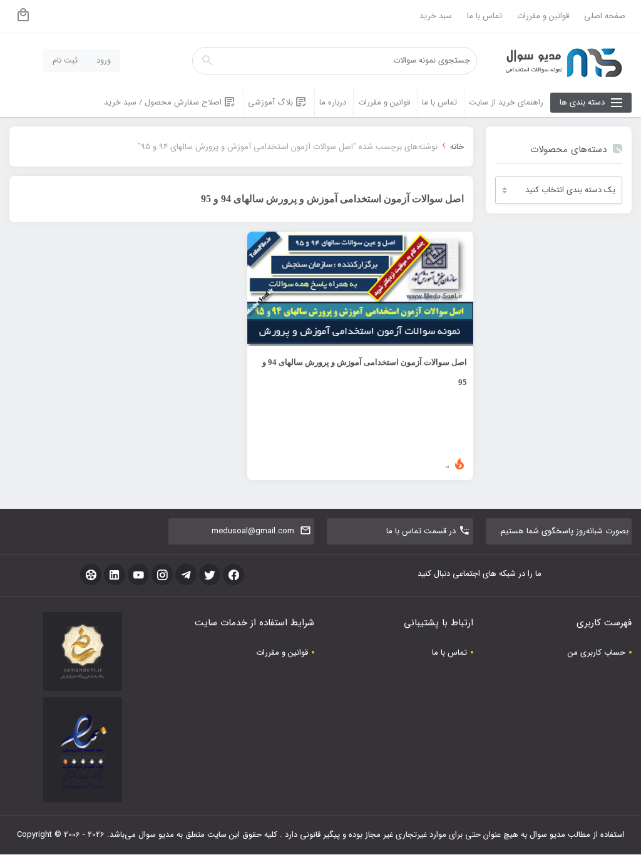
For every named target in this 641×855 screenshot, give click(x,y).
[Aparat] (90, 574)
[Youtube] (138, 574)
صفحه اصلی (604, 16)
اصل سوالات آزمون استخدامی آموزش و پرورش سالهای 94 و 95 (364, 372)
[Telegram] (186, 574)
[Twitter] (209, 574)
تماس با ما (484, 16)
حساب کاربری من (596, 652)
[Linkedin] (114, 574)
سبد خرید (435, 16)
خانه (457, 146)
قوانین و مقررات (543, 16)
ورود (103, 60)
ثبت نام (65, 60)
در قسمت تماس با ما (421, 531)
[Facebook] (233, 574)
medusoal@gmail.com (253, 531)
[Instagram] (162, 574)
